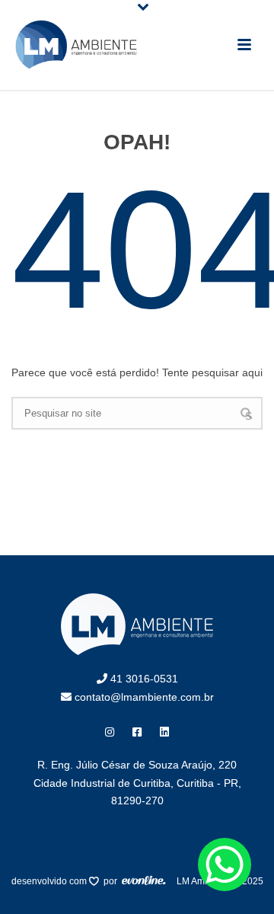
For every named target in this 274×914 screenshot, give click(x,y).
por (113, 881)
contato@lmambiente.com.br (143, 697)
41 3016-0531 (142, 679)
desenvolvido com (50, 881)
